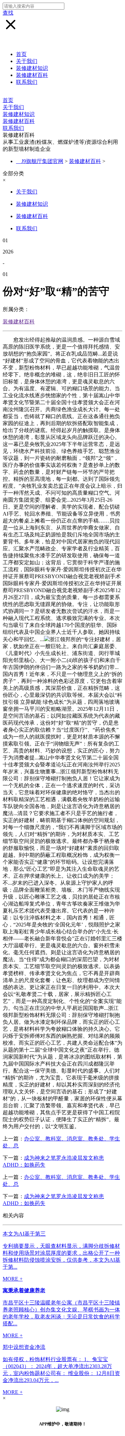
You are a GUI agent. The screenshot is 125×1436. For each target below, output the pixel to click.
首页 (21, 54)
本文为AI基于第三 (24, 1234)
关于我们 (26, 61)
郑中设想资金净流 (24, 1347)
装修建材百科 (32, 75)
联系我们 (26, 82)
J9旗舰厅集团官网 (42, 161)
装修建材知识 (32, 68)
